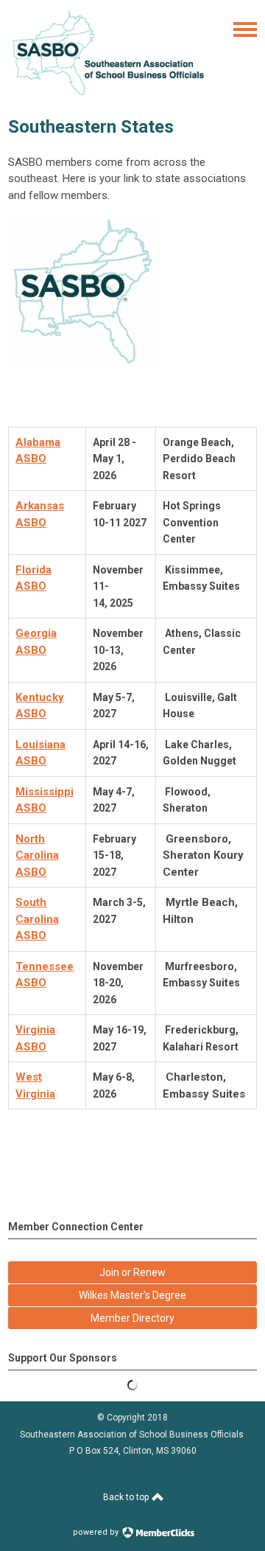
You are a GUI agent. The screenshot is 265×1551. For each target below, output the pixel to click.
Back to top (127, 1497)
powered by (97, 1532)
